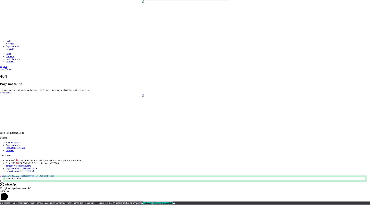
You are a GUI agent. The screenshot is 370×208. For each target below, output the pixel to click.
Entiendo (147, 203)
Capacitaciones (13, 46)
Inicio (8, 41)
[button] (185, 178)
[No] (174, 203)
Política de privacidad (163, 203)
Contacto (10, 49)
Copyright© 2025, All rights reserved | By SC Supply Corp (27, 176)
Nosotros (10, 43)
